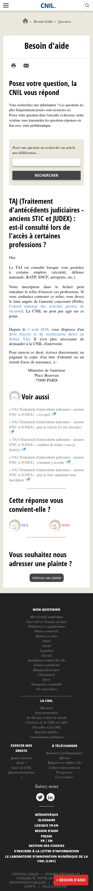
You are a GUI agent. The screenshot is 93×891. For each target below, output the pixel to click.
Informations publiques (27, 882)
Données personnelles (62, 874)
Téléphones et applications (46, 626)
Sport (46, 679)
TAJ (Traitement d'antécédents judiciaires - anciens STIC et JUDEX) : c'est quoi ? (46, 412)
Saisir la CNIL (21, 767)
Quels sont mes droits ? (21, 760)
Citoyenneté (46, 674)
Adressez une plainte (46, 577)
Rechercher (46, 175)
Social (46, 645)
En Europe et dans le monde (47, 717)
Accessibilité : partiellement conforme (45, 878)
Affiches (64, 757)
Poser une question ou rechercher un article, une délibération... (44, 150)
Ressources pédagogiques (64, 753)
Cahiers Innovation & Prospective (64, 769)
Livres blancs (64, 777)
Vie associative (46, 689)
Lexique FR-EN (46, 825)
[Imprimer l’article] (13, 65)
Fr (42, 840)
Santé (47, 640)
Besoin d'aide (43, 21)
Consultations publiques (47, 737)
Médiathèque (46, 814)
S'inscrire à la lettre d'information (46, 851)
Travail (46, 655)
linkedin (50, 797)
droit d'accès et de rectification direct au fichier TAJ (46, 336)
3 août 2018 (38, 329)
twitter (40, 797)
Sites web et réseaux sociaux (46, 621)
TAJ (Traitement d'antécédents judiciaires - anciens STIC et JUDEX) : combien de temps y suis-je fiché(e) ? (46, 444)
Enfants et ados (46, 636)
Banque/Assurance (46, 669)
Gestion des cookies (46, 845)
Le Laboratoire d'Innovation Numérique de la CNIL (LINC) (46, 858)
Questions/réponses (21, 774)
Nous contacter (54, 886)
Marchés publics (46, 732)
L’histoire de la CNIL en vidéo (46, 722)
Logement (46, 650)
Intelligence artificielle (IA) (46, 660)
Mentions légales (25, 874)
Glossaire (46, 820)
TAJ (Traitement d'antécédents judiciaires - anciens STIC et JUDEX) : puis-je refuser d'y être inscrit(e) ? (46, 426)
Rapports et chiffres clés (64, 762)
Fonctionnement (46, 712)
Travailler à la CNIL (46, 727)
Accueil (25, 20)
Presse (46, 836)
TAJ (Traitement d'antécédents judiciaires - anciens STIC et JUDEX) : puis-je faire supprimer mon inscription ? (46, 474)
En (50, 840)
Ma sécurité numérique (46, 616)
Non (66, 525)
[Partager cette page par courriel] (26, 65)
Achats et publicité (47, 665)
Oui (24, 525)
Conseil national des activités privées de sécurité (46, 308)
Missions (46, 708)
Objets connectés (46, 631)
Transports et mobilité (46, 684)
